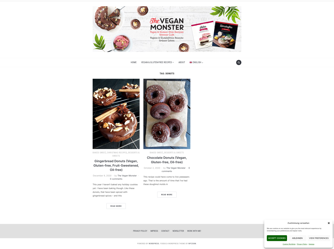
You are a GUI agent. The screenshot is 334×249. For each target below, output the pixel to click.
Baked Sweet (99, 152)
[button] (328, 223)
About (181, 62)
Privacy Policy (302, 244)
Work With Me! (194, 231)
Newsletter (178, 231)
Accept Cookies (277, 238)
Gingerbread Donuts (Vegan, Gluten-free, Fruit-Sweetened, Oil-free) (116, 165)
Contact (165, 231)
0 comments (116, 179)
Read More (116, 206)
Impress (311, 244)
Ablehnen (297, 238)
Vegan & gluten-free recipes (156, 62)
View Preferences (319, 238)
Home (134, 62)
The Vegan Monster (127, 175)
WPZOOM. (192, 243)
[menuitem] (196, 62)
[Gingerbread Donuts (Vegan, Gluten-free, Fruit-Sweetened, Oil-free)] (116, 113)
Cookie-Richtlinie (289, 244)
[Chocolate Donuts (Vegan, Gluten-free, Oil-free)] (166, 113)
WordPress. (154, 243)
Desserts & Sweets (174, 152)
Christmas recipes (117, 152)
